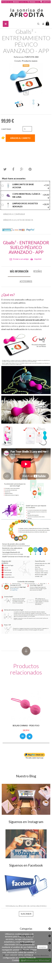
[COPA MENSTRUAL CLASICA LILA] (8, 195)
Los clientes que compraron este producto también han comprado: (13, 104)
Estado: (18, 61)
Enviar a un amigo (21, 259)
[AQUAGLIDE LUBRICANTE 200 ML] (8, 185)
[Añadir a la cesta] (29, 736)
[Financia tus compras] (26, 1)
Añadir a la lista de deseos (18, 220)
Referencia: (19, 57)
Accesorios (26, 281)
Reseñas (37, 271)
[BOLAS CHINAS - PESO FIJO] (26, 705)
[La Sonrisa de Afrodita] (26, 12)
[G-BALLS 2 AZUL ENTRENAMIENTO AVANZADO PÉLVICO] (19, 103)
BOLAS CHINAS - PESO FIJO (26, 725)
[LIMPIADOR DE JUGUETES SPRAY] (8, 204)
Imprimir (38, 259)
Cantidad (6, 129)
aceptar (42, 947)
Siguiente (39, 104)
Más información (19, 271)
